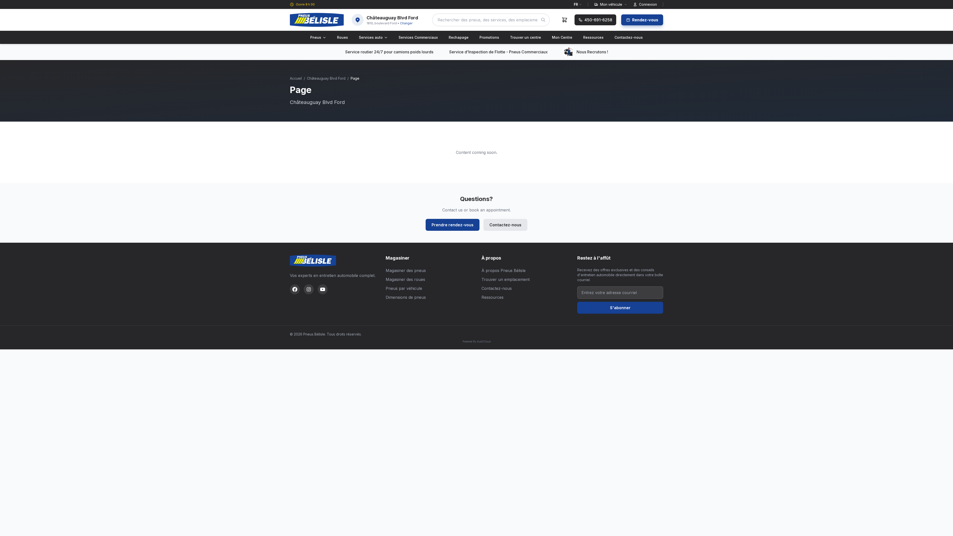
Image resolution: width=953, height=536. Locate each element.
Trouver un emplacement (505, 279)
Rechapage (459, 37)
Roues (342, 37)
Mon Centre (562, 37)
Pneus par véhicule (404, 288)
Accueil (296, 78)
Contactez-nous (628, 37)
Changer (406, 23)
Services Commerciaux (418, 37)
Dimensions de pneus (406, 297)
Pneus (315, 37)
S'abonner (620, 307)
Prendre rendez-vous (453, 224)
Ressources (593, 37)
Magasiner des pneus (406, 270)
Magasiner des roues (405, 279)
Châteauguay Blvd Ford (326, 78)
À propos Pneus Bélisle (503, 270)
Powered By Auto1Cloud (477, 341)
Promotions (489, 37)
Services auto (371, 37)
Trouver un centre (525, 37)
